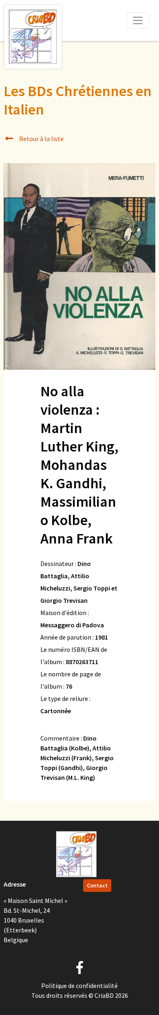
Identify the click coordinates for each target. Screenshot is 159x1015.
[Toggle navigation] (137, 20)
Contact (97, 885)
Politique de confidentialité (79, 985)
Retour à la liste (41, 139)
